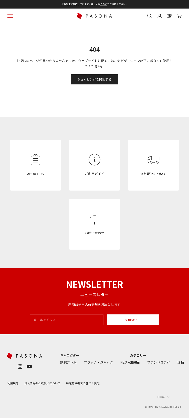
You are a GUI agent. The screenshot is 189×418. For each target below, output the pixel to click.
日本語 (161, 397)
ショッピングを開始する (94, 79)
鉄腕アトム (68, 362)
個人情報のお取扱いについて (42, 383)
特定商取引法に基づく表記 (83, 383)
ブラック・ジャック (98, 362)
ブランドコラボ (158, 362)
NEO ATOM (128, 362)
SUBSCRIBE (133, 320)
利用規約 (13, 383)
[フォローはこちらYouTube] (29, 366)
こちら (103, 4)
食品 (180, 362)
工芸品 (135, 362)
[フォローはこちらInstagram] (20, 366)
